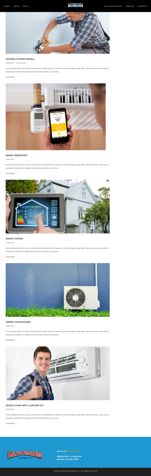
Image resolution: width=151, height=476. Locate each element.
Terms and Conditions (113, 6)
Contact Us (142, 6)
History (16, 6)
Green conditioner (18, 322)
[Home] (75, 5)
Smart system (14, 238)
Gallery (7, 6)
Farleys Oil (129, 6)
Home (25, 6)
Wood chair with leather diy (25, 405)
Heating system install (20, 59)
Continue (10, 77)
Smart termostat (16, 155)
